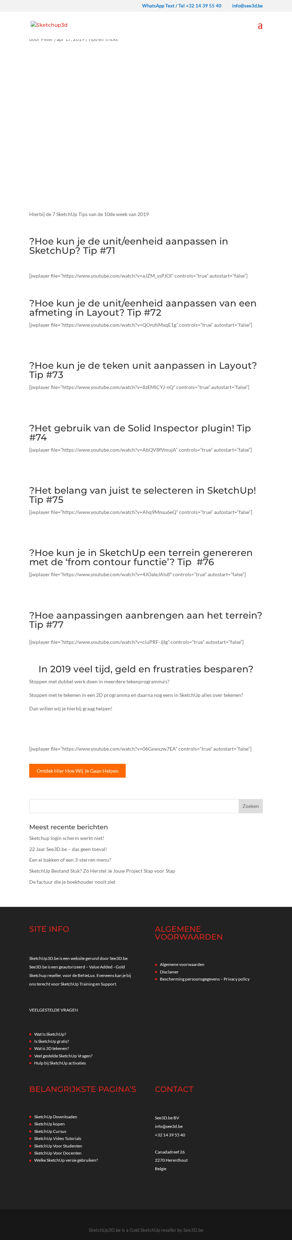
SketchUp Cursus (50, 1131)
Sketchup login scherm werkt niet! (66, 838)
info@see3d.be (169, 1126)
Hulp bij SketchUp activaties (60, 1063)
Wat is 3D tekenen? (51, 1048)
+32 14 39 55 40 (170, 1134)
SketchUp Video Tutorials (57, 1138)
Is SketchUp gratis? (51, 1041)
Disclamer (169, 971)
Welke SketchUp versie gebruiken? (66, 1160)
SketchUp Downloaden (55, 1116)
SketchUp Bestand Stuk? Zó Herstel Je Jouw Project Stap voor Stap (102, 871)
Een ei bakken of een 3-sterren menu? (70, 860)
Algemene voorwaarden (182, 964)
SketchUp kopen (49, 1123)
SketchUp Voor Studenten (58, 1146)
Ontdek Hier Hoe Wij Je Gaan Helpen (78, 771)
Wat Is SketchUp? (50, 1034)
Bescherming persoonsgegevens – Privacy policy (205, 979)
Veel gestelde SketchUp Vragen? (63, 1055)
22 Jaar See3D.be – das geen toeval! (68, 849)
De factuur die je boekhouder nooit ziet (72, 882)
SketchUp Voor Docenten (58, 1153)
